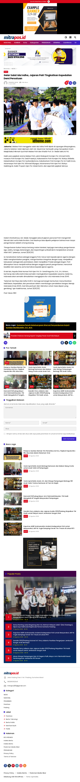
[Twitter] (66, 342)
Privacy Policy (9, 753)
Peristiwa (7, 704)
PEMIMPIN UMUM (13, 82)
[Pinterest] (13, 765)
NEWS (6, 72)
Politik (8, 729)
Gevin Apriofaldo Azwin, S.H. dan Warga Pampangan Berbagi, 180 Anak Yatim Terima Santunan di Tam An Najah (63, 369)
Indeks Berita (8, 741)
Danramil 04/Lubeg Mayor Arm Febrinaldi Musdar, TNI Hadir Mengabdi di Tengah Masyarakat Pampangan (14, 393)
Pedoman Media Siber (12, 747)
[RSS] (24, 765)
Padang (6, 707)
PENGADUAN (8, 750)
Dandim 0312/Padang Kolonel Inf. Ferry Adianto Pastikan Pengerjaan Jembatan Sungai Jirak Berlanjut (43, 642)
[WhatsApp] (74, 342)
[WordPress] (17, 765)
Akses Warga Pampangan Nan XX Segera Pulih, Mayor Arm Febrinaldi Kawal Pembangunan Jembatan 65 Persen (41, 657)
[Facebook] (62, 342)
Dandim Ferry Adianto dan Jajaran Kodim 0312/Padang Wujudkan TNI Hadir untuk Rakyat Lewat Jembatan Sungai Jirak (39, 393)
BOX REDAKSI (8, 737)
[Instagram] (20, 765)
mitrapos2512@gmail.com (16, 686)
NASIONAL (7, 698)
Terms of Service (10, 757)
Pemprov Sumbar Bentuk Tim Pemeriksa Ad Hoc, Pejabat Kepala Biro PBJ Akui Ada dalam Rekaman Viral (15, 369)
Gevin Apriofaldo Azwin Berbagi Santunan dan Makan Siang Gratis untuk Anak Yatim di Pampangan (39, 369)
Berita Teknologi (12, 719)
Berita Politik (10, 722)
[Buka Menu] (70, 37)
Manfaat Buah (11, 726)
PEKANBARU (8, 701)
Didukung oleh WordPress (13, 777)
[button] (66, 37)
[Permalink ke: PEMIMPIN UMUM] (6, 83)
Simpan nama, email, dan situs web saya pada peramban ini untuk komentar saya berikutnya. (40, 434)
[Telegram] (70, 342)
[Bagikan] (74, 83)
